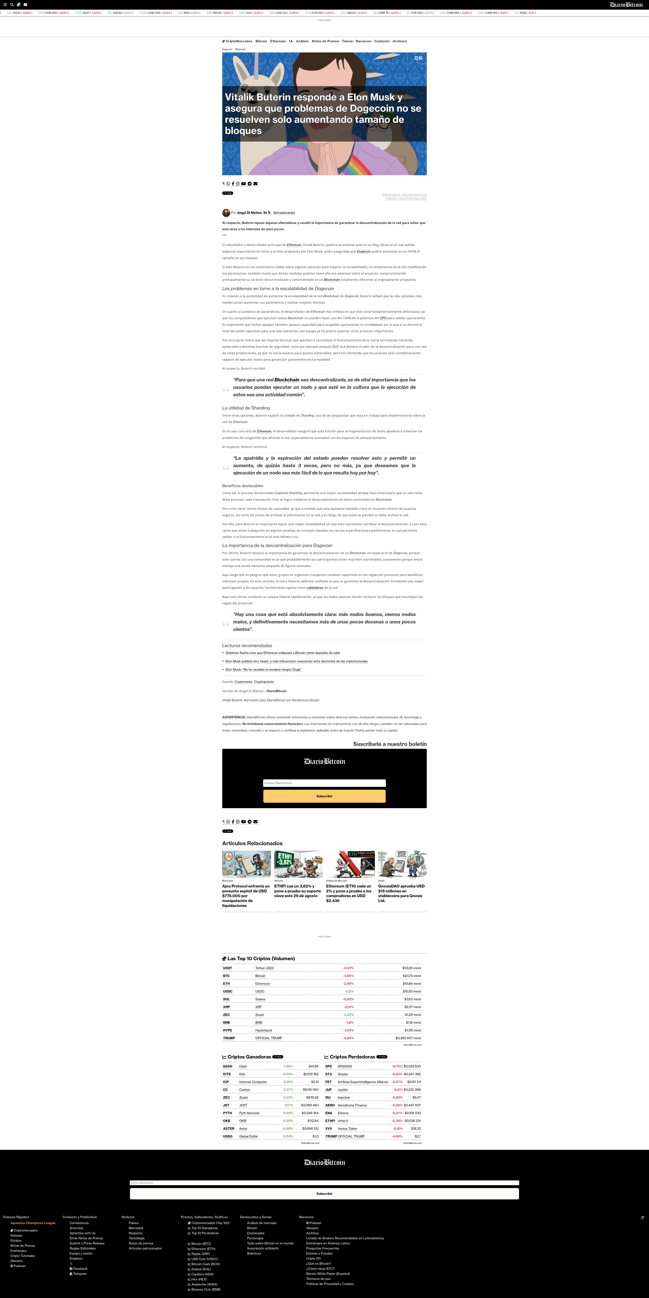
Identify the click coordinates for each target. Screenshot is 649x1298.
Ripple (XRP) (200, 1254)
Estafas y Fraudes (319, 1253)
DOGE (34, 12)
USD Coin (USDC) (204, 1259)
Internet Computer (253, 1082)
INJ (328, 1097)
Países (133, 1223)
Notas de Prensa (325, 41)
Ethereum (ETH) (203, 1249)
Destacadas (256, 1233)
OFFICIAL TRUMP (268, 1038)
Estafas (16, 1240)
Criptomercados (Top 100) (210, 1223)
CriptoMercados (238, 41)
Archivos (400, 41)
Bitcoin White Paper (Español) (328, 1274)
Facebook (80, 1269)
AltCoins (278, 880)
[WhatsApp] (229, 183)
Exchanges (18, 1251)
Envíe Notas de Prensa (86, 1238)
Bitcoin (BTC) (201, 1244)
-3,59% (183, 12)
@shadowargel (284, 213)
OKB (226, 1121)
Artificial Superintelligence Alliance (363, 1082)
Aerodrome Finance (352, 1105)
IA (291, 41)
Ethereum (278, 41)
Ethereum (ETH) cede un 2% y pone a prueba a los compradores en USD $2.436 (348, 893)
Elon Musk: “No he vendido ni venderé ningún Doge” (264, 669)
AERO (330, 1105)
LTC (407, 12)
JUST (243, 1105)
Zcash (259, 1015)
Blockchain (227, 880)
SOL (226, 999)
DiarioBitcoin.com (413, 1044)
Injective (344, 1097)
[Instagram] (238, 183)
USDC (227, 991)
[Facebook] (234, 183)
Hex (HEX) (199, 1279)
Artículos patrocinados (145, 1248)
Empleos (76, 1258)
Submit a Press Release (87, 1243)
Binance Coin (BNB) (206, 1289)
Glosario (16, 1261)
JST (226, 1105)
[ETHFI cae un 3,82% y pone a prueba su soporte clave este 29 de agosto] (298, 865)
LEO (71, 12)
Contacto (381, 41)
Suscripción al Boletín (263, 1248)
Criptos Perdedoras (352, 1057)
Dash (243, 1066)
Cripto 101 (313, 1258)
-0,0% (393, 12)
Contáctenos (79, 1223)
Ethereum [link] (294, 245)
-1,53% (117, 12)
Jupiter (343, 1090)
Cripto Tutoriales (22, 1256)
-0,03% (356, 12)
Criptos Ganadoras (248, 1057)
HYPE (227, 1030)
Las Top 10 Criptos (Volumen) (260, 958)
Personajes (255, 1238)
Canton (244, 1090)
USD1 (333, 12)
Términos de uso (318, 1279)
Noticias (16, 1235)
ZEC (226, 1015)
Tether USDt (264, 968)
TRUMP (229, 1038)
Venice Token (347, 1128)
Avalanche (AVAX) (204, 1284)
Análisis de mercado (336, 880)
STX (328, 1074)
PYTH (227, 1113)
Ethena (343, 1113)
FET (328, 1082)
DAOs (381, 880)
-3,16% (148, 12)
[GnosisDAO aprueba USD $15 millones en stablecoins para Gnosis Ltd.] (402, 865)
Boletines (254, 1253)
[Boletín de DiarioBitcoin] (256, 183)
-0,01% (285, 12)
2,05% (85, 12)
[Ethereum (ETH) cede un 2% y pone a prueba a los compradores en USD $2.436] (350, 865)
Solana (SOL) (201, 1269)
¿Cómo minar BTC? (320, 1269)
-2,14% (56, 12)
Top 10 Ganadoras (204, 1228)
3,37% (318, 12)
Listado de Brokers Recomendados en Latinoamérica (345, 1238)
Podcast (19, 1266)
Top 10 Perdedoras (205, 1233)
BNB (226, 1022)
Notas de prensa (141, 1243)
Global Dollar (248, 1136)
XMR (100, 12)
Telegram (79, 1274)
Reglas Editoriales (83, 1248)
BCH (234, 12)
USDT (227, 968)
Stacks (343, 1074)
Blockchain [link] (332, 280)
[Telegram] (250, 183)
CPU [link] (383, 318)
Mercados (136, 1228)
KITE (227, 1074)
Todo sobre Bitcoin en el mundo (270, 1243)
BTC (226, 976)
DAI (265, 12)
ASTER (228, 1128)
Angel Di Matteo (249, 213)
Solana (260, 999)
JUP (328, 1090)
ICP (226, 1082)
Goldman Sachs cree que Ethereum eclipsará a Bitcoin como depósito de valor (283, 653)
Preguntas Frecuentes (322, 1248)
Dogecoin (227, 49)
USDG (228, 1136)
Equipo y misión (81, 1253)
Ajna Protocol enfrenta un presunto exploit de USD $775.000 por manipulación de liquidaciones (246, 896)
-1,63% (219, 12)
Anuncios (76, 1228)
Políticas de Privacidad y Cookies (330, 1284)
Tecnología (137, 1238)
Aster (243, 1128)
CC (299, 12)
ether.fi (343, 1121)
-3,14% (252, 12)
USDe (372, 12)
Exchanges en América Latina (328, 1243)
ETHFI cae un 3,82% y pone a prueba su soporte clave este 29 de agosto (297, 891)
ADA (163, 12)
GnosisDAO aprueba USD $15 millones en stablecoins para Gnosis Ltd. (401, 893)
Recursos (363, 41)
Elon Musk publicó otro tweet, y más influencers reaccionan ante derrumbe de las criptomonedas (297, 661)
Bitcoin (261, 41)
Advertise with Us (82, 1233)
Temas (347, 41)
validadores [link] (315, 588)
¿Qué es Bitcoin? (318, 1263)
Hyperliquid (263, 1030)
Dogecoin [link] (364, 251)
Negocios (136, 1233)
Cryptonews (243, 682)
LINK (132, 12)
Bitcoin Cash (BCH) (205, 1264)
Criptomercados (25, 1230)
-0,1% (422, 12)
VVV (328, 1128)
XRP (226, 1007)
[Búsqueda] (13, 5)
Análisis (302, 41)
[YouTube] (244, 183)
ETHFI (330, 1121)
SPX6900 (345, 1066)
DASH (227, 1066)
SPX (328, 1066)
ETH (226, 984)
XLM (199, 12)
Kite (242, 1074)
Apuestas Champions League (32, 1223)
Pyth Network (249, 1113)
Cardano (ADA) (202, 1274)
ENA (328, 1113)
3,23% (18, 12)
